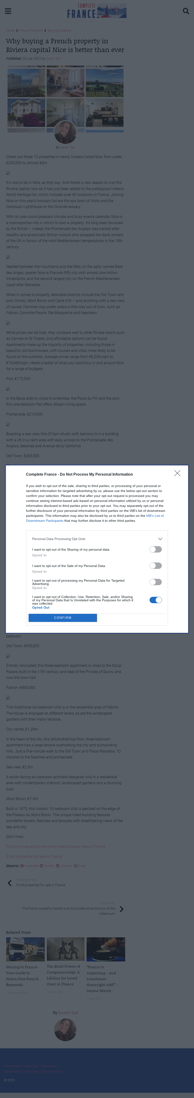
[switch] (156, 549)
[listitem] (97, 538)
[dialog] (97, 549)
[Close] (178, 474)
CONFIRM (63, 618)
